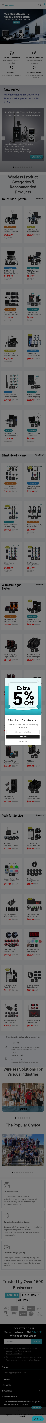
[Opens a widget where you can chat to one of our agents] (37, 1419)
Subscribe (23, 736)
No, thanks (23, 742)
